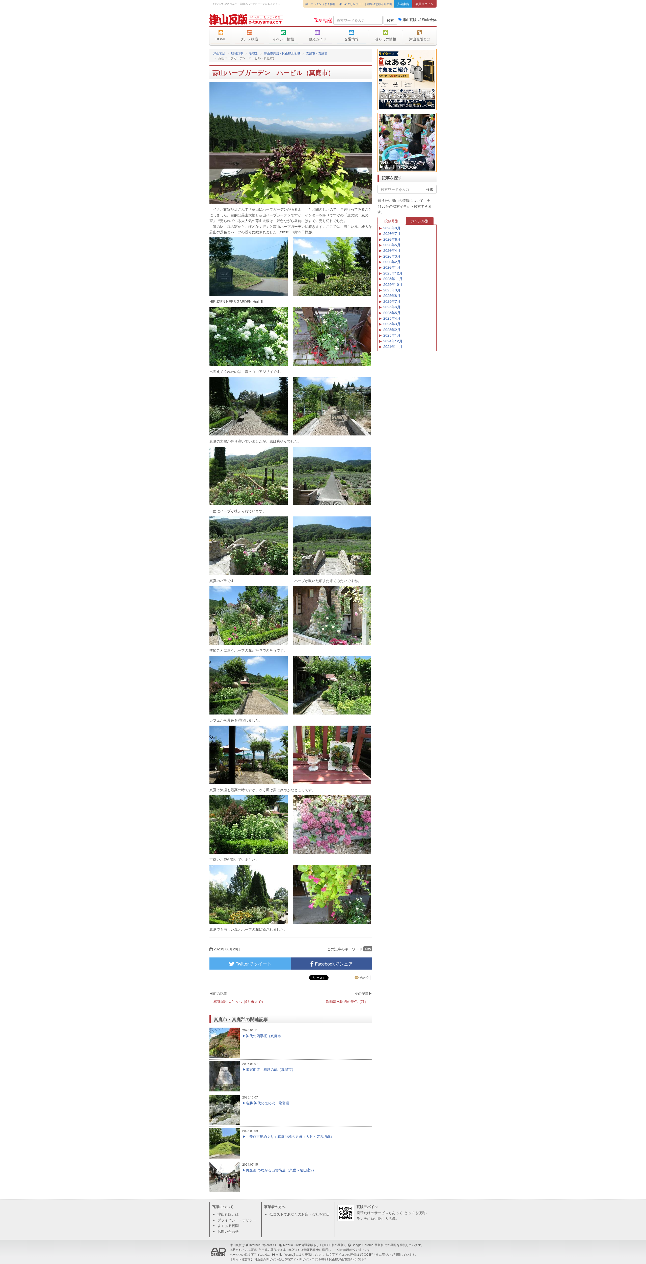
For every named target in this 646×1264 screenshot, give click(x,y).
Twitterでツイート (253, 963)
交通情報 (351, 39)
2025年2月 (391, 329)
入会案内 (403, 4)
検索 (390, 20)
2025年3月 (391, 323)
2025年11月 (392, 278)
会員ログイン (424, 4)
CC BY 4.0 (371, 1254)
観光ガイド (317, 39)
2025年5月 (391, 312)
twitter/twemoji (285, 1254)
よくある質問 (228, 1225)
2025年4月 (391, 318)
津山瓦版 (246, 19)
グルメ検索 (249, 39)
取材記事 (237, 53)
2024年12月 (392, 340)
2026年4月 (391, 250)
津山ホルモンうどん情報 (320, 4)
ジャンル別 (419, 220)
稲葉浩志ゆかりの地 (379, 4)
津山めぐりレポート (351, 4)
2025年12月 (392, 273)
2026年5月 (391, 244)
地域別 (253, 53)
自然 (368, 949)
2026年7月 (391, 233)
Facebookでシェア (333, 963)
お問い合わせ (228, 1231)
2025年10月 (392, 284)
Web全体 (429, 19)
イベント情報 (283, 39)
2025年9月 (391, 289)
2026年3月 (391, 256)
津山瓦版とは (419, 39)
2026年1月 (391, 267)
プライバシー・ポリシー (237, 1219)
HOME (221, 39)
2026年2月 (391, 261)
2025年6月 (391, 306)
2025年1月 (391, 335)
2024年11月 (392, 346)
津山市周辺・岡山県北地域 (282, 53)
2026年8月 (391, 227)
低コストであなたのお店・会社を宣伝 (300, 1214)
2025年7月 (391, 301)
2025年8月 (391, 295)
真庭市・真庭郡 (316, 53)
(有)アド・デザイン (298, 1259)
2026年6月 (391, 239)
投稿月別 (391, 220)
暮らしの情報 (385, 39)
